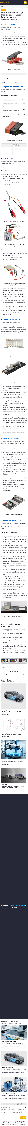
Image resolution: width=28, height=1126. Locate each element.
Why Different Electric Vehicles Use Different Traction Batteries (12, 712)
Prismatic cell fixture (11, 439)
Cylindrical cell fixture (11, 319)
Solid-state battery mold (12, 520)
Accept (23, 1117)
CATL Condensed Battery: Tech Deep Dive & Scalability (12, 762)
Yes (7, 667)
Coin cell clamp (9, 24)
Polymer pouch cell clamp (13, 87)
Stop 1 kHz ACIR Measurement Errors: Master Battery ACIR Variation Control (13, 787)
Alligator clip (8, 158)
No (10, 667)
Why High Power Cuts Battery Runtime (11, 734)
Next (24, 674)
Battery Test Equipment (17, 905)
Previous (5, 674)
